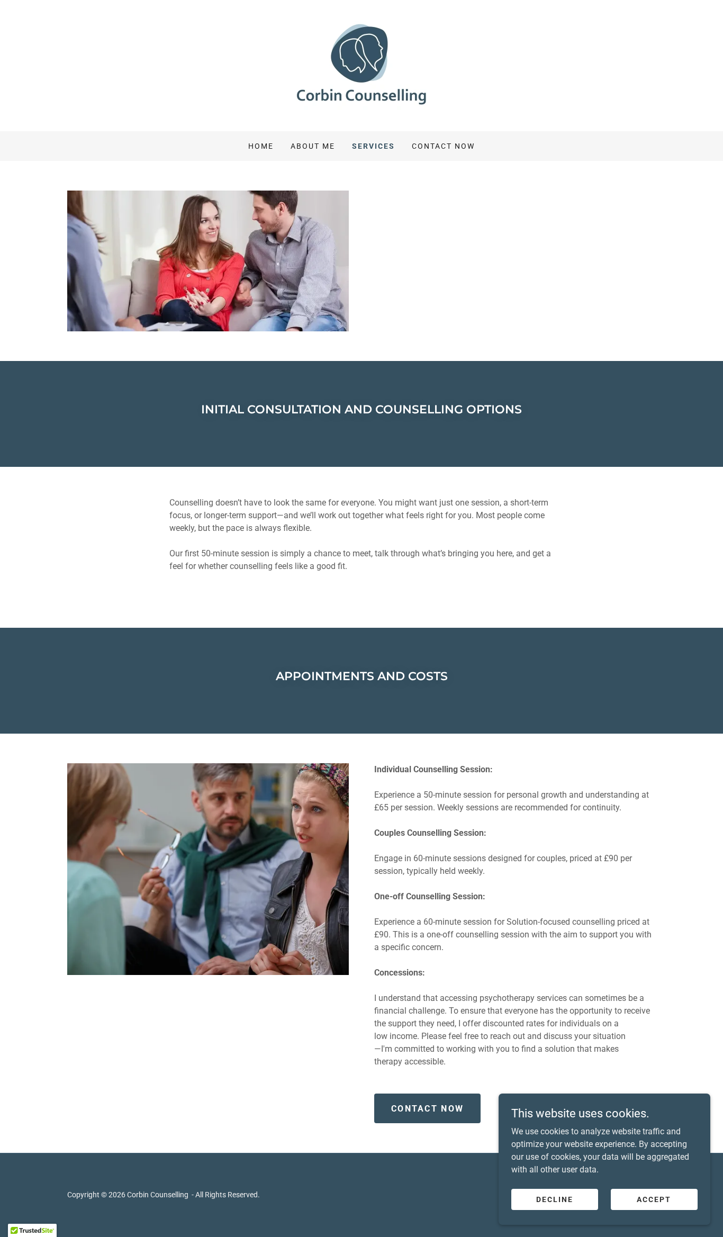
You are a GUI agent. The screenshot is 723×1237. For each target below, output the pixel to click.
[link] (361, 65)
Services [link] (373, 146)
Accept (654, 1199)
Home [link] (261, 146)
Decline (554, 1199)
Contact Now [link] (443, 146)
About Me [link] (313, 146)
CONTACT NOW (427, 1109)
